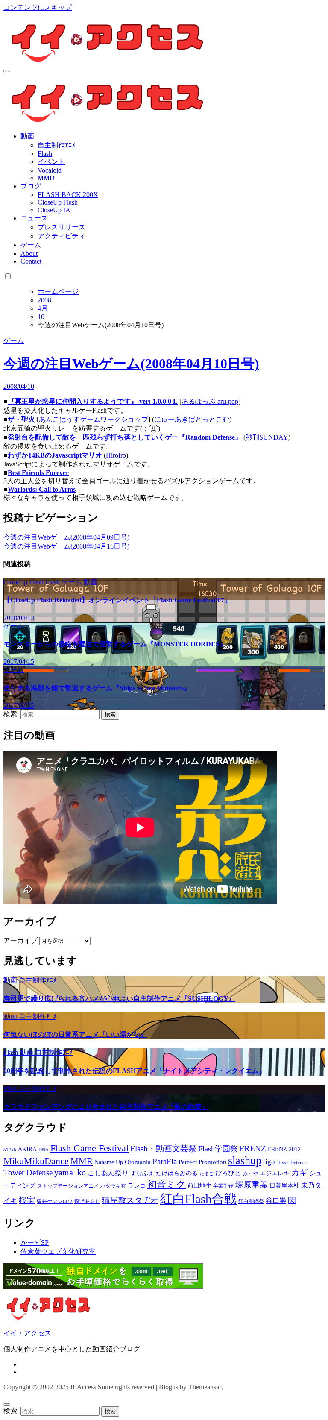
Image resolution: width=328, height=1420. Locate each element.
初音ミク (166, 1184)
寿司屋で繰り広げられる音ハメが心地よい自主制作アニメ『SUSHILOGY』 (119, 998)
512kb (9, 1149)
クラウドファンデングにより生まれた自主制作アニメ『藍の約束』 (105, 1106)
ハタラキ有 (113, 1186)
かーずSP (34, 1242)
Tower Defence (292, 1162)
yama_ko (70, 1172)
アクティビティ (61, 236)
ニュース (34, 218)
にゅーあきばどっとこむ (191, 419)
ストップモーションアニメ (68, 1186)
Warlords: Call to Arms (42, 489)
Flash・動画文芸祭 (163, 1148)
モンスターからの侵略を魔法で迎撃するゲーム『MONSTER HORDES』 (114, 644)
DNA (43, 1149)
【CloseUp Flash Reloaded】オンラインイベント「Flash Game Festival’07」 (117, 600)
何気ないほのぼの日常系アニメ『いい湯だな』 (75, 1034)
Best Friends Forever (38, 472)
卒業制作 (223, 1186)
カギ (299, 1172)
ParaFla (164, 1161)
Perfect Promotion (202, 1162)
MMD (46, 178)
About (29, 253)
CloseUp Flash (58, 202)
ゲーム (30, 245)
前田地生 (199, 1185)
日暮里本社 (284, 1185)
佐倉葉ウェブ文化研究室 (58, 1251)
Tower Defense (28, 1172)
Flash (45, 153)
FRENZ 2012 (284, 1149)
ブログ (30, 186)
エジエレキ (275, 1173)
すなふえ (142, 1173)
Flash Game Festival (89, 1148)
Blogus (168, 1387)
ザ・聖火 (21, 419)
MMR (81, 1161)
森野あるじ (87, 1201)
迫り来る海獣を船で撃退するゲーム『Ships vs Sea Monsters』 (96, 688)
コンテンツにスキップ (37, 7)
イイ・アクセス (27, 1333)
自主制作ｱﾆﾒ (56, 145)
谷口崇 (276, 1200)
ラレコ (137, 1185)
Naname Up (108, 1162)
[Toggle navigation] (6, 71)
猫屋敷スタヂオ (130, 1200)
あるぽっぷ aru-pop (210, 401)
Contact (30, 261)
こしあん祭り (108, 1172)
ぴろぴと (228, 1173)
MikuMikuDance (36, 1161)
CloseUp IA (54, 210)
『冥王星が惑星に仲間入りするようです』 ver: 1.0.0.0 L (93, 401)
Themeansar (204, 1387)
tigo (269, 1162)
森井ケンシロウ (55, 1201)
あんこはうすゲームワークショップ (93, 419)
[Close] (6, 1404)
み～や (250, 1173)
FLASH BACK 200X (68, 194)
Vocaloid (50, 170)
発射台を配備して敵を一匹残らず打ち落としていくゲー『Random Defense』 (125, 437)
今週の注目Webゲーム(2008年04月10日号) (131, 363)
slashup (244, 1160)
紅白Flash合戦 (198, 1199)
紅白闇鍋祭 (251, 1201)
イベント (51, 161)
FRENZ (253, 1148)
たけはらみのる (177, 1173)
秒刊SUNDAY (267, 437)
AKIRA (27, 1149)
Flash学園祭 (218, 1148)
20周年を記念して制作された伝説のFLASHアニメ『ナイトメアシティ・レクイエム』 (134, 1070)
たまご (206, 1173)
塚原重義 (251, 1184)
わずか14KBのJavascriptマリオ (55, 455)
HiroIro (116, 455)
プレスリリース (61, 227)
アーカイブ (20, 940)
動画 (27, 136)
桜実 (27, 1200)
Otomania (138, 1162)
